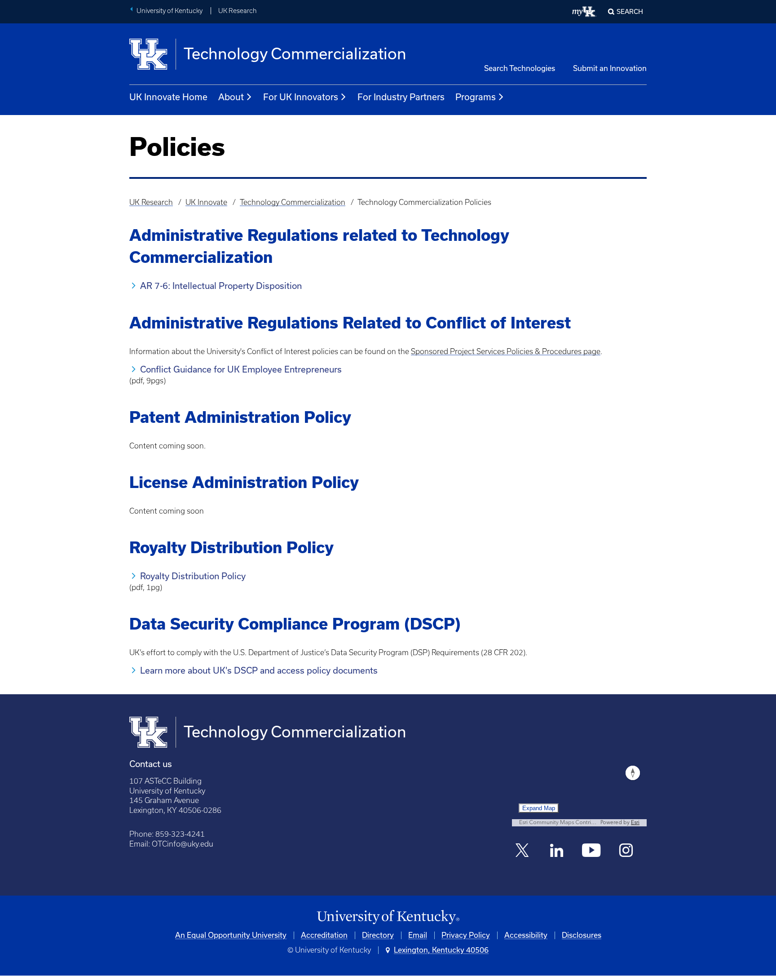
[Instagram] (626, 851)
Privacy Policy (465, 935)
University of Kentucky (170, 10)
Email (417, 935)
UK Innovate (206, 202)
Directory (378, 935)
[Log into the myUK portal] (584, 11)
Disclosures (581, 935)
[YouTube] (592, 851)
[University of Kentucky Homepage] (388, 917)
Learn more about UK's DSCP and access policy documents (259, 670)
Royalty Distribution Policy (193, 576)
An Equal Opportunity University (231, 935)
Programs (475, 97)
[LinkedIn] (557, 851)
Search (630, 11)
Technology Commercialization (292, 202)
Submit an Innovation (610, 68)
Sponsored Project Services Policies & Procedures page (505, 351)
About (231, 97)
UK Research (237, 10)
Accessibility (525, 935)
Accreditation (324, 935)
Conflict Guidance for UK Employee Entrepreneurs (241, 369)
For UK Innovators (300, 97)
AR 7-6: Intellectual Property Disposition (221, 286)
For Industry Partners (401, 97)
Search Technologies (519, 68)
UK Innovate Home (168, 97)
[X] (522, 851)
